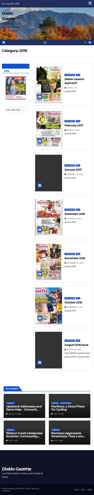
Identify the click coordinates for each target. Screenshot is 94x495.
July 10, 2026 (58, 414)
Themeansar (6, 491)
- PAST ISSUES (69, 75)
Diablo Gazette (16, 469)
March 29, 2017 (73, 130)
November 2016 (75, 258)
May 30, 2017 (72, 88)
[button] (86, 42)
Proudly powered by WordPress (13, 488)
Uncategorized (66, 403)
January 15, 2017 (74, 218)
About (83, 490)
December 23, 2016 (75, 263)
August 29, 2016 (74, 349)
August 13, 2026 (14, 414)
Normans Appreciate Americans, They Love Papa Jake (67, 436)
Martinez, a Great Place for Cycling (67, 408)
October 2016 (73, 302)
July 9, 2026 (13, 440)
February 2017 (74, 125)
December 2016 (75, 214)
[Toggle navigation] (45, 42)
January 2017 (73, 169)
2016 (77, 75)
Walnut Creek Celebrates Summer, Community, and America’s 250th (24, 436)
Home (77, 490)
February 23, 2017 (75, 174)
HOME (89, 490)
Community (10, 403)
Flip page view (13, 110)
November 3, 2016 (75, 307)
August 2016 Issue (76, 345)
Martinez (55, 403)
